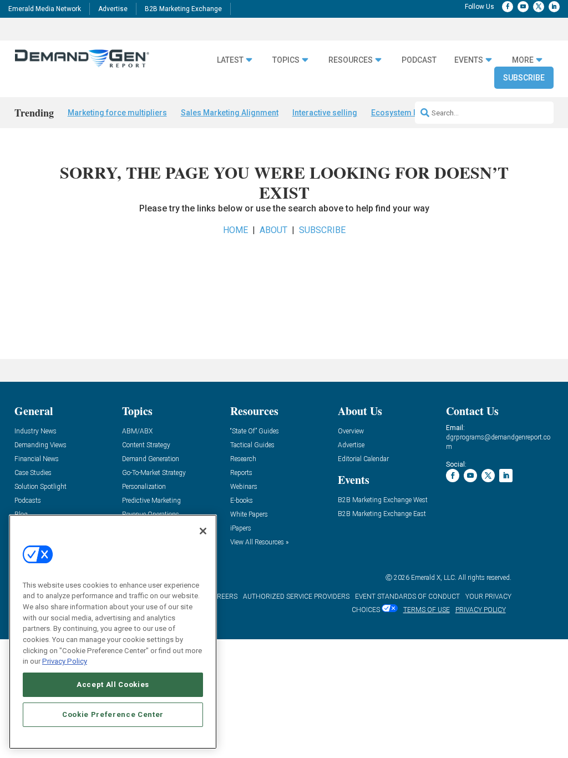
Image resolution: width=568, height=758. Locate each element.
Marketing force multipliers (117, 112)
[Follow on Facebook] (507, 6)
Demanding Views (40, 445)
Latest (230, 60)
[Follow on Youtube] (523, 6)
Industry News (35, 431)
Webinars (243, 487)
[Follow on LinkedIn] (554, 6)
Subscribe (524, 77)
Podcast (419, 60)
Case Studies (33, 473)
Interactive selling (324, 112)
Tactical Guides (252, 445)
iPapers (240, 528)
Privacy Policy (64, 661)
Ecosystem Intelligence (413, 112)
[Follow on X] (538, 6)
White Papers (249, 514)
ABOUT (273, 230)
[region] (113, 631)
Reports (241, 473)
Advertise (113, 9)
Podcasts (27, 500)
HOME (235, 230)
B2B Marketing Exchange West (383, 500)
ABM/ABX (137, 431)
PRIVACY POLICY (480, 610)
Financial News (36, 459)
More (523, 60)
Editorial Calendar (363, 459)
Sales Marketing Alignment (229, 112)
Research (243, 459)
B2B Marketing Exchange (183, 9)
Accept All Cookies (113, 684)
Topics (286, 60)
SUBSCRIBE (322, 230)
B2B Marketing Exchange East (382, 514)
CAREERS (222, 596)
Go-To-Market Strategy (154, 473)
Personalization (144, 487)
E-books (241, 500)
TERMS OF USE (426, 610)
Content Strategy (146, 445)
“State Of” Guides (254, 431)
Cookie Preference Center (113, 714)
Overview (351, 431)
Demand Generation (150, 459)
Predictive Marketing (151, 500)
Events (468, 60)
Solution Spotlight (40, 487)
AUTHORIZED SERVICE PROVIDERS (296, 596)
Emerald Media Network (44, 9)
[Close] (203, 531)
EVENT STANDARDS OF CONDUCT (407, 596)
